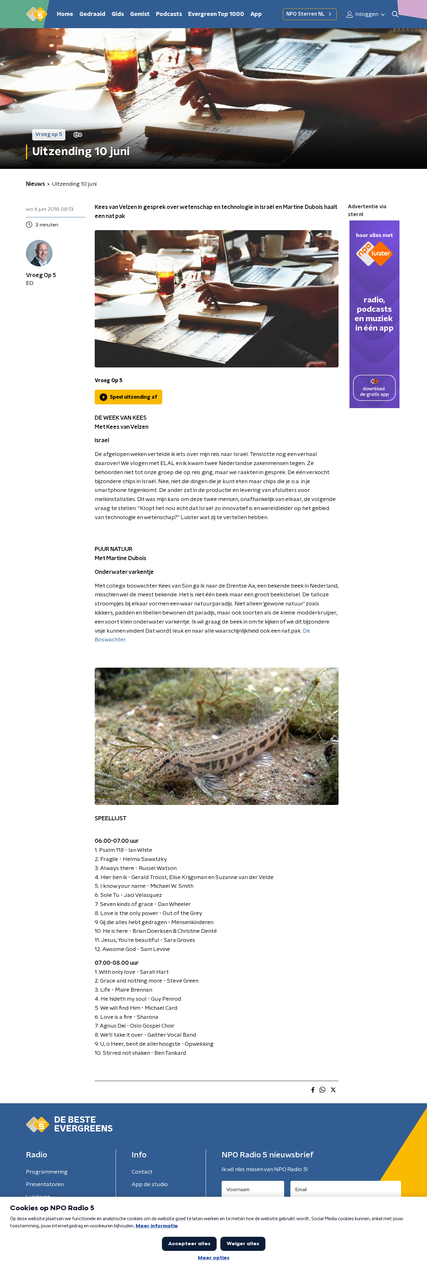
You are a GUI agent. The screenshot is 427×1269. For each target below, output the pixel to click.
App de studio (150, 1184)
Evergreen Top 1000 (216, 14)
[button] (395, 14)
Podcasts (169, 14)
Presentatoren (45, 1184)
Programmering (47, 1172)
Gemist (140, 14)
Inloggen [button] (366, 14)
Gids (118, 14)
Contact (142, 1172)
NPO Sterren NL (305, 14)
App (256, 14)
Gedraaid (92, 14)
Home (65, 14)
